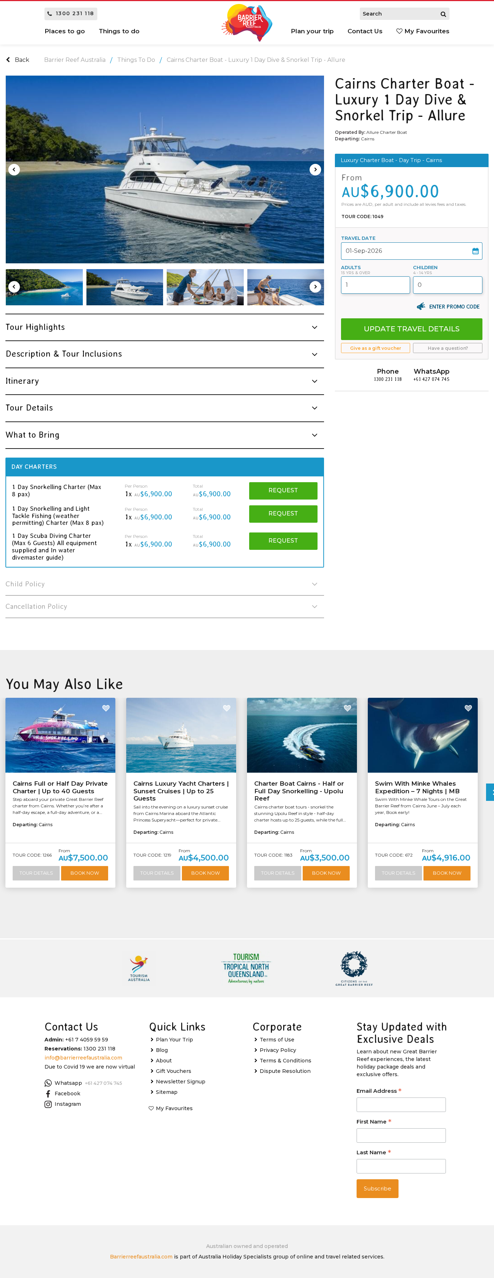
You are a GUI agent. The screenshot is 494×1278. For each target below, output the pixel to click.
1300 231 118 (75, 13)
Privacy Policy (278, 1050)
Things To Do (136, 59)
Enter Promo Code (454, 306)
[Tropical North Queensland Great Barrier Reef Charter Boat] (285, 287)
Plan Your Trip (174, 1039)
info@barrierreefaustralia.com (83, 1057)
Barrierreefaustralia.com (141, 1256)
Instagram (68, 1104)
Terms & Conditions (285, 1060)
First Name (374, 1122)
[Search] (443, 14)
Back (21, 59)
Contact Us (365, 31)
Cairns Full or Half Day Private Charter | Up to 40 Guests (60, 787)
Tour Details (36, 873)
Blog (162, 1050)
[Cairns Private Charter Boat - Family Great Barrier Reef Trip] (164, 170)
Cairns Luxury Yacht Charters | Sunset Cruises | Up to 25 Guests (181, 791)
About (164, 1060)
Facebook (67, 1093)
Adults (351, 267)
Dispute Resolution (285, 1071)
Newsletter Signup (180, 1081)
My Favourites (426, 31)
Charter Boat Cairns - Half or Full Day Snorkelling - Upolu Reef (299, 791)
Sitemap (167, 1092)
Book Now (85, 873)
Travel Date (358, 238)
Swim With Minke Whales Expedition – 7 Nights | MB (417, 787)
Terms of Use (277, 1039)
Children (425, 267)
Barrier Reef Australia (75, 59)
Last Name (374, 1153)
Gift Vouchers (173, 1071)
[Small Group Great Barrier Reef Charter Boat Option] (124, 287)
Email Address (379, 1091)
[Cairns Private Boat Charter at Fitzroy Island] (44, 287)
